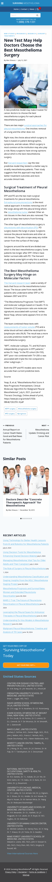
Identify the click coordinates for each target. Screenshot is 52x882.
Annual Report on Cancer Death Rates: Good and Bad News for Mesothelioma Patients (12, 434)
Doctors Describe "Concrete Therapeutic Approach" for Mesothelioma (24, 502)
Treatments (9, 36)
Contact (24, 9)
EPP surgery (10, 409)
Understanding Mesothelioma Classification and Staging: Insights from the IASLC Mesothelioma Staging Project (25, 580)
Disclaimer (22, 872)
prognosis (21, 413)
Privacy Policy (10, 872)
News (32, 9)
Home (16, 9)
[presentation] (26, 479)
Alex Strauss (11, 60)
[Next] (45, 490)
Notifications (42, 7)
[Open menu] (2, 3)
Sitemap (26, 875)
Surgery (41, 34)
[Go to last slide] (7, 490)
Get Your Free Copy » (26, 665)
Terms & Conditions (37, 872)
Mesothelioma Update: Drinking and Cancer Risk (39, 431)
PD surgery (10, 413)
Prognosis (21, 34)
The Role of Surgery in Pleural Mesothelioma (24, 568)
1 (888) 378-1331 (26, 22)
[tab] (21, 518)
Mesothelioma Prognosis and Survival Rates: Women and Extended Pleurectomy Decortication (24, 592)
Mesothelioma (26, 3)
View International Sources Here (22, 853)
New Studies (9, 34)
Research (32, 34)
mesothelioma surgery (27, 409)
